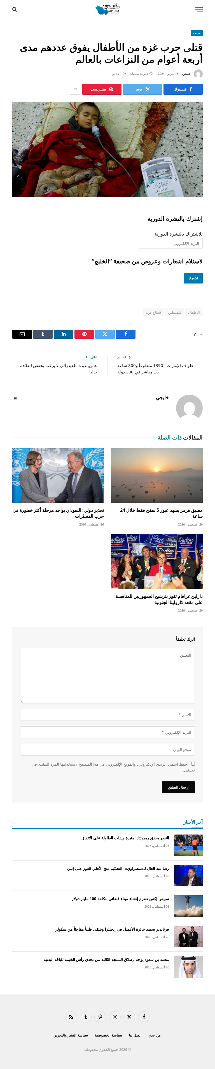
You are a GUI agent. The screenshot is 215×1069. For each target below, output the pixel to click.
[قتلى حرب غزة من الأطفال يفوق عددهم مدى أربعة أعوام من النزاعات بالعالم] (107, 149)
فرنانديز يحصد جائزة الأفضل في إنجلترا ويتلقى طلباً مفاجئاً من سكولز (112, 929)
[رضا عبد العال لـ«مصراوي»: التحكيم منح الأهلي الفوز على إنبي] (188, 876)
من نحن (155, 1035)
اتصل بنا (135, 1035)
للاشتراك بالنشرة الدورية (179, 234)
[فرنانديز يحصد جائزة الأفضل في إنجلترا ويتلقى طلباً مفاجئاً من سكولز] (188, 936)
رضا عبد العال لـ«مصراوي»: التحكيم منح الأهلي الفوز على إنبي (118, 868)
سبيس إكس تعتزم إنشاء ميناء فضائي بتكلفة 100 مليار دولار (120, 898)
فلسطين (174, 312)
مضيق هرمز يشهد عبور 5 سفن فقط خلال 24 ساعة (161, 513)
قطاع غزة (153, 312)
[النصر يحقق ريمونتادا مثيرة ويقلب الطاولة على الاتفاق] (188, 845)
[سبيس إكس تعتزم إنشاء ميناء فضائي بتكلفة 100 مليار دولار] (188, 906)
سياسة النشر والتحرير (71, 1035)
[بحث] (15, 9)
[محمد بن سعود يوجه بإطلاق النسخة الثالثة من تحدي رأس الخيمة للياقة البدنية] (188, 967)
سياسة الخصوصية (108, 1035)
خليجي (186, 73)
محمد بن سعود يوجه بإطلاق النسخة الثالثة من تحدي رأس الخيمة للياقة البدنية (106, 959)
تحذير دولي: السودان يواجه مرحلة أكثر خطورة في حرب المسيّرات (58, 513)
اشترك (193, 278)
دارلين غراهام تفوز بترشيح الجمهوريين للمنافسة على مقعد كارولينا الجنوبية (159, 599)
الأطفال (194, 312)
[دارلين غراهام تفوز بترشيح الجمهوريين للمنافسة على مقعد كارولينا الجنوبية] (157, 561)
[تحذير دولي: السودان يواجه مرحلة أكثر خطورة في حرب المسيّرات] (58, 475)
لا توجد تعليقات (138, 73)
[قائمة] (199, 9)
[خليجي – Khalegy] (107, 9)
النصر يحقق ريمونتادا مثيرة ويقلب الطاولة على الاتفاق (125, 837)
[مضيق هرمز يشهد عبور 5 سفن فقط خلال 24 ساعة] (157, 475)
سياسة (196, 33)
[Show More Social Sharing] (75, 89)
